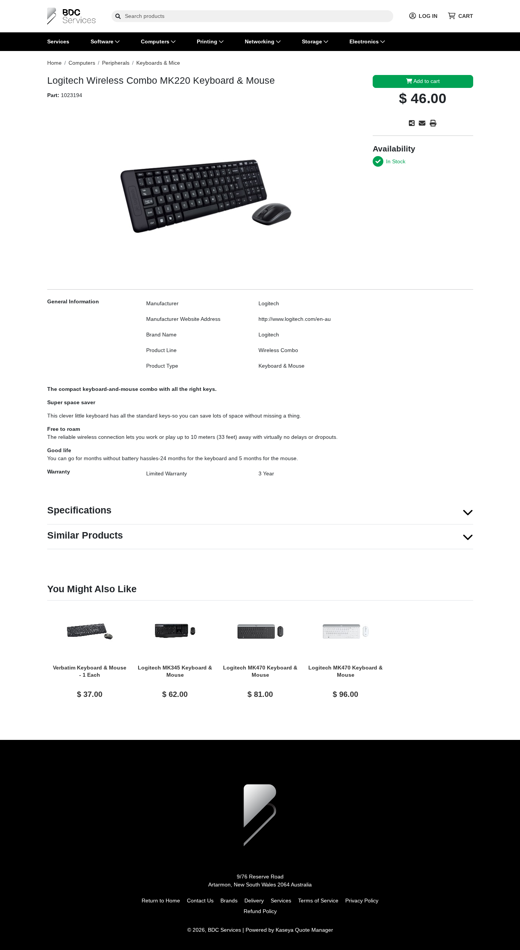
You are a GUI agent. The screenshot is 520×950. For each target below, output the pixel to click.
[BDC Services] (71, 16)
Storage (313, 41)
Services (58, 41)
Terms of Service (318, 900)
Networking (260, 41)
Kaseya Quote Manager (304, 930)
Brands (229, 900)
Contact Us (200, 900)
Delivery (254, 900)
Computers (156, 41)
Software (103, 41)
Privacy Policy (361, 900)
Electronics (364, 41)
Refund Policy (260, 911)
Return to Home (161, 900)
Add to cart (426, 81)
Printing (208, 41)
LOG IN (428, 16)
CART (465, 16)
